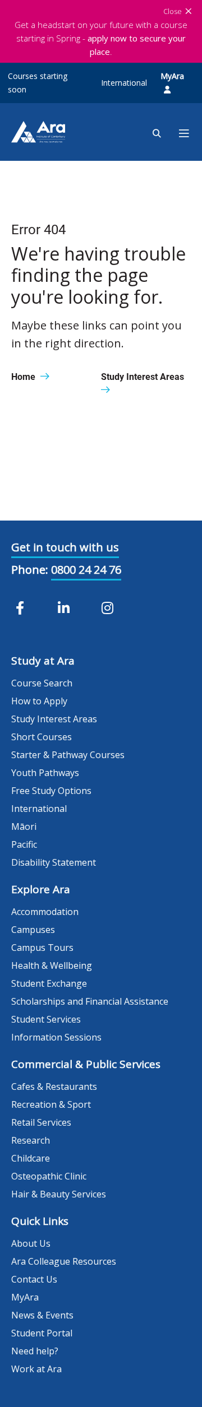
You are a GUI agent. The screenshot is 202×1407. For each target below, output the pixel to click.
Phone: (29, 569)
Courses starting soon (37, 83)
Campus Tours (42, 947)
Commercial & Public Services (85, 1064)
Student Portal (41, 1333)
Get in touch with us (65, 547)
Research (30, 1140)
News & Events (42, 1315)
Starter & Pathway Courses (68, 755)
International (124, 82)
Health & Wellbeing (51, 965)
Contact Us (34, 1279)
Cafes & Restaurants (54, 1086)
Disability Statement (53, 862)
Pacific (24, 844)
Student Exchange (49, 983)
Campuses (33, 929)
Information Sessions (56, 1037)
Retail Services (41, 1122)
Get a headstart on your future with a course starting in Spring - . (101, 38)
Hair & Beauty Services (58, 1194)
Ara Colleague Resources (63, 1261)
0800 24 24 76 (86, 569)
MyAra (172, 76)
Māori (23, 826)
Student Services (46, 1019)
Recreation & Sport (51, 1104)
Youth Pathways (45, 773)
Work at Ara (36, 1369)
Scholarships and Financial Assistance (89, 1001)
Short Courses (41, 737)
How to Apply (39, 701)
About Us (30, 1243)
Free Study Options (51, 790)
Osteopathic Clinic (48, 1176)
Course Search (41, 683)
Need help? (34, 1351)
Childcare (30, 1158)
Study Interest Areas (54, 719)
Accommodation (45, 912)
